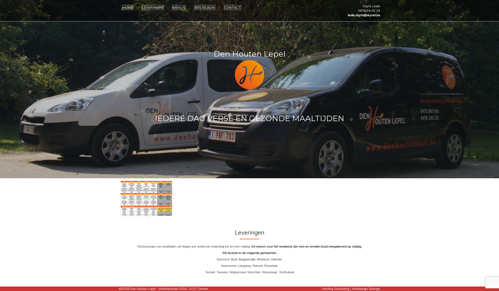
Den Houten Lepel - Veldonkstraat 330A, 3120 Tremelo (169, 289)
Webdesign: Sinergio (366, 289)
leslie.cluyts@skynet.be (364, 15)
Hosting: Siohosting (336, 289)
